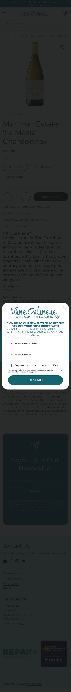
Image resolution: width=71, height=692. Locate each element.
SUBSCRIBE (35, 380)
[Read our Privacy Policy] (61, 371)
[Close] (64, 307)
